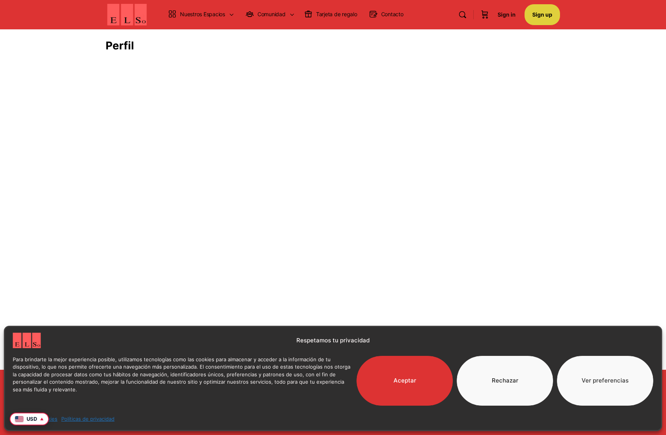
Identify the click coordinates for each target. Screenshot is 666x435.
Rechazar (505, 380)
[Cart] (485, 14)
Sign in (507, 14)
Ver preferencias (605, 380)
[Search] (462, 14)
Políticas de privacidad (87, 419)
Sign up (542, 14)
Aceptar (405, 380)
